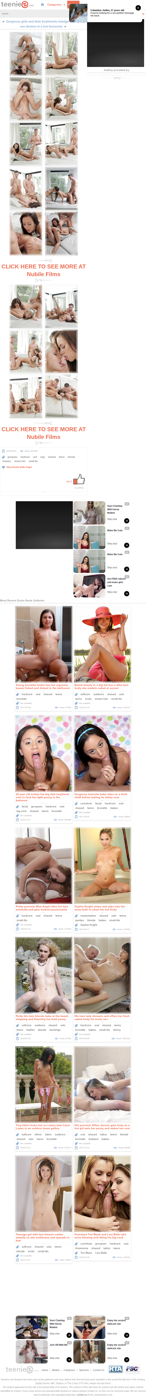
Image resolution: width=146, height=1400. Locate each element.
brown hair (19, 461)
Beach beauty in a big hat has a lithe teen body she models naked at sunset (102, 686)
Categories (54, 4)
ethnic (38, 1134)
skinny (117, 1029)
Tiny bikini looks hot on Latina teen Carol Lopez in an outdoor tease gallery (43, 1127)
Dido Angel (26, 467)
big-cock (22, 811)
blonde (71, 457)
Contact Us (98, 1370)
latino (48, 1134)
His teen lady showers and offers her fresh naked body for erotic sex (102, 1017)
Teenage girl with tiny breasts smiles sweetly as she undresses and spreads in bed (43, 1237)
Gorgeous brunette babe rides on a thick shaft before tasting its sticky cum (101, 796)
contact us (82, 1394)
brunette (22, 698)
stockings (55, 1029)
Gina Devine (12, 467)
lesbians (6, 461)
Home (45, 1370)
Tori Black (86, 1252)
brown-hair (101, 698)
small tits (33, 461)
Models (56, 1370)
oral (35, 457)
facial (25, 806)
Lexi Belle (101, 1252)
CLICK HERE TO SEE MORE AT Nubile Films (44, 270)
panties (79, 920)
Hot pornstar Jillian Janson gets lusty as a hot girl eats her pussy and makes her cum (102, 1127)
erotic (88, 698)
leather (30, 1029)
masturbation (88, 915)
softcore (85, 694)
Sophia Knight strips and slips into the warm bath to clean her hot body (100, 908)
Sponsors (84, 1370)
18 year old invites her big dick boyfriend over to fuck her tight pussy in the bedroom (42, 797)
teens (62, 457)
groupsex (12, 457)
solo (121, 694)
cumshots (86, 803)
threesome (81, 1248)
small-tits (116, 698)
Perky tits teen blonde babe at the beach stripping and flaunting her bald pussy (42, 1017)
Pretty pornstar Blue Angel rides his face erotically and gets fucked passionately (42, 908)
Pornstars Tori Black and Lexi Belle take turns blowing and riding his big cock (100, 1236)
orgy (42, 457)
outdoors (98, 694)
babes (114, 807)
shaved (52, 457)
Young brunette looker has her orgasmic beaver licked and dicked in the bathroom (43, 686)
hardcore (25, 457)
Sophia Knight (88, 924)
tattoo (103, 1134)
